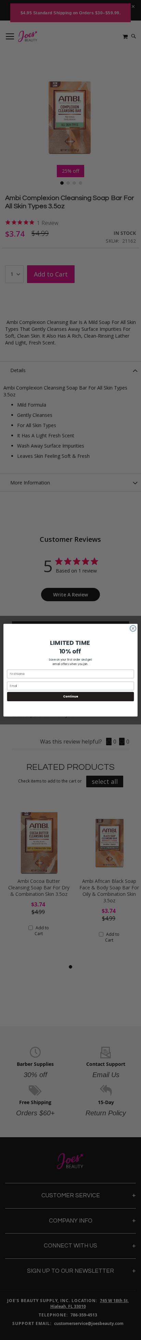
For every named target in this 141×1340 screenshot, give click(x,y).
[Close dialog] (133, 628)
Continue (70, 696)
